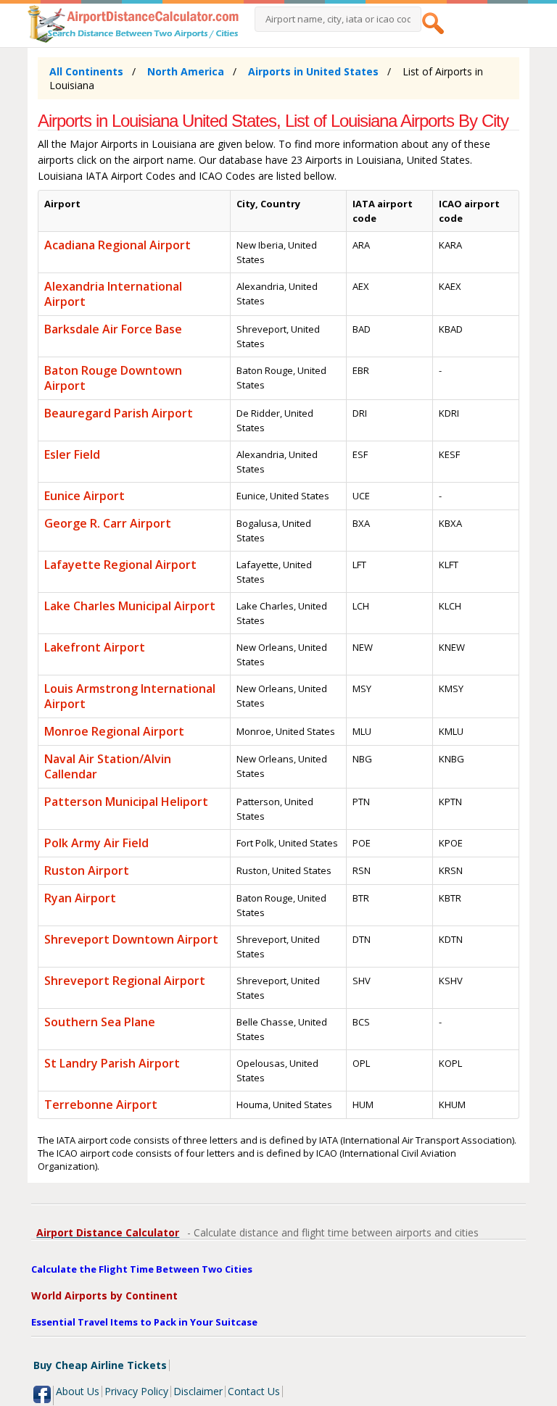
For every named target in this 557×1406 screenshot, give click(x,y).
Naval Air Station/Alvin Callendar (107, 766)
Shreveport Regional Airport (124, 981)
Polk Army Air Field (96, 843)
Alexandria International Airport (113, 293)
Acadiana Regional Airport (117, 245)
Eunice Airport (84, 496)
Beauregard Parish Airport (118, 413)
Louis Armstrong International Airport (129, 696)
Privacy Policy (136, 1391)
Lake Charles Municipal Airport (129, 606)
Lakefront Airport (94, 647)
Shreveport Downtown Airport (131, 939)
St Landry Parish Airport (112, 1063)
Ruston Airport (86, 870)
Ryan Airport (80, 898)
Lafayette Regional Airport (120, 565)
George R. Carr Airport (107, 523)
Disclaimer (198, 1391)
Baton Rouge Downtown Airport (113, 378)
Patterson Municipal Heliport (126, 802)
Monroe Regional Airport (114, 731)
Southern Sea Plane (99, 1022)
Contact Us (254, 1391)
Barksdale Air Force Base (113, 329)
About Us (77, 1391)
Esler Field (72, 454)
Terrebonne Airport (100, 1104)
